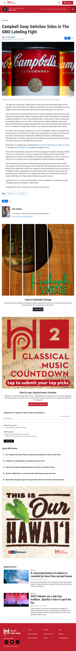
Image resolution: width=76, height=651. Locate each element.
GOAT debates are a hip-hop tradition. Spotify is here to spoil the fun (51, 599)
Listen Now (38, 309)
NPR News (5, 20)
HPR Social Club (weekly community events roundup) (21, 436)
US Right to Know (24, 147)
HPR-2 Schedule (32, 638)
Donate (68, 3)
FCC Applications (63, 638)
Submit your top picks (38, 404)
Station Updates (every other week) (15, 427)
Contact (45, 629)
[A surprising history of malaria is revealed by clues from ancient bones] (16, 576)
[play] (5, 9)
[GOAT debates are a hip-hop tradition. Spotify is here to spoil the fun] (16, 600)
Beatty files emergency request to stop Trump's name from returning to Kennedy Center (35, 480)
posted (37, 131)
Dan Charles (11, 37)
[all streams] (73, 9)
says (26, 121)
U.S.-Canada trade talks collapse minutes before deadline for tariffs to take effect (33, 455)
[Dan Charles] (6, 211)
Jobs (60, 629)
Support (61, 634)
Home (30, 629)
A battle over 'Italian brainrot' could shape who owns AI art (25, 461)
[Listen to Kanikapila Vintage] (38, 260)
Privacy (45, 638)
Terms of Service (48, 634)
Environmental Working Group (47, 145)
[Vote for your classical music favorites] (38, 353)
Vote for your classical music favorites (38, 392)
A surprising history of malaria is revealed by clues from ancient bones (51, 574)
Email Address (8, 418)
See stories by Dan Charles (22, 216)
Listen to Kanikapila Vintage (38, 299)
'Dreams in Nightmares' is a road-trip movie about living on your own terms (31, 473)
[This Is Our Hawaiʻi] (38, 522)
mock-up (17, 180)
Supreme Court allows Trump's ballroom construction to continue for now (30, 467)
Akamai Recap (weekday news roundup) (17, 434)
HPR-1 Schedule (32, 634)
